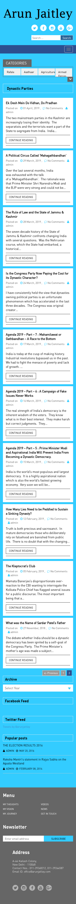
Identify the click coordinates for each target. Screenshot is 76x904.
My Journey (10, 813)
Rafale (10, 72)
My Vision (8, 809)
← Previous (51, 673)
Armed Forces (62, 74)
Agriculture (48, 72)
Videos (45, 804)
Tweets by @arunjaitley (16, 726)
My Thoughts (11, 804)
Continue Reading (21, 140)
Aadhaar (29, 72)
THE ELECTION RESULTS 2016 (23, 745)
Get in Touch (48, 813)
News (44, 809)
